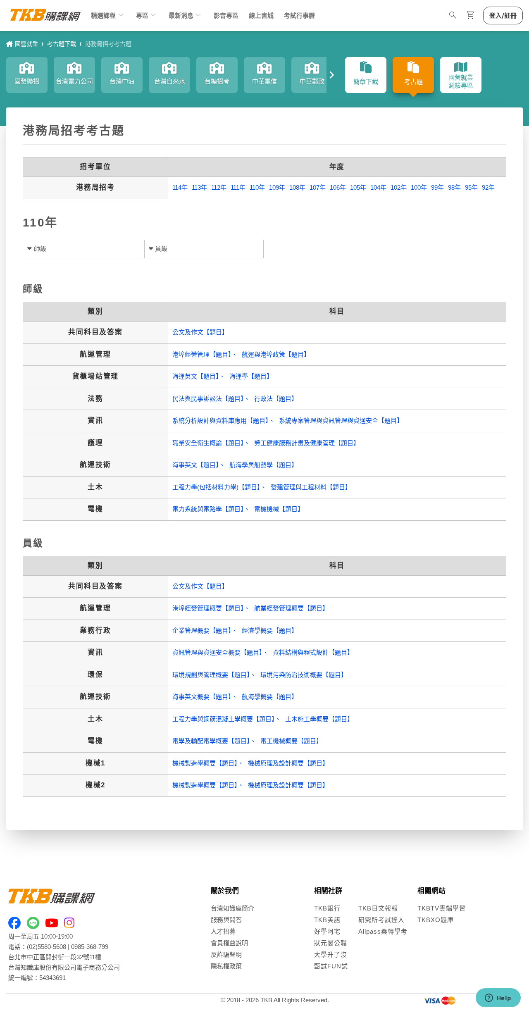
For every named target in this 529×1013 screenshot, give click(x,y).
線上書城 (261, 15)
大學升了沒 (330, 954)
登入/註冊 (503, 15)
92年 (488, 187)
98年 (454, 187)
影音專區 (226, 15)
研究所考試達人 (381, 919)
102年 (399, 187)
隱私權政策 (226, 966)
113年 (199, 187)
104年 (378, 187)
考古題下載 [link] (61, 44)
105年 (358, 187)
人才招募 (223, 931)
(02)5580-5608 (46, 946)
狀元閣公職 (330, 942)
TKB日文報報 (378, 908)
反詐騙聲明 (226, 954)
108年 (297, 187)
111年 (238, 187)
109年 (277, 187)
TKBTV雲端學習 (441, 908)
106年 (338, 187)
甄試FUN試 (331, 966)
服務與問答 (226, 919)
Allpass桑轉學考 (382, 931)
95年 (471, 187)
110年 (257, 187)
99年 (437, 187)
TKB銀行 (327, 908)
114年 (180, 187)
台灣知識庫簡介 (232, 908)
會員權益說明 (229, 942)
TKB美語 (327, 919)
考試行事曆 (299, 15)
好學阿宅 (327, 931)
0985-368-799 (89, 946)
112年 (218, 187)
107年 (318, 187)
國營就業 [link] (26, 44)
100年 (419, 187)
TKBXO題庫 (435, 919)
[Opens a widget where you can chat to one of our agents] (498, 998)
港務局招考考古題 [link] (108, 44)
